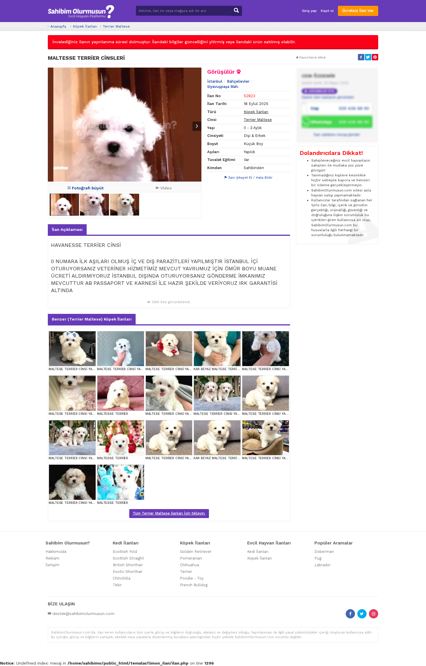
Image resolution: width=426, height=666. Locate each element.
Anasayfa (58, 26)
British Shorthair (128, 565)
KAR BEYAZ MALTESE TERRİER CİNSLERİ (225, 369)
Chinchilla (121, 578)
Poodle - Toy (192, 578)
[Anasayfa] (81, 11)
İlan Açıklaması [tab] (67, 229)
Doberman (324, 551)
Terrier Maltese (116, 26)
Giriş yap (309, 11)
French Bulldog (193, 585)
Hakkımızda (55, 551)
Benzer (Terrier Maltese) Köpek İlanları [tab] (92, 319)
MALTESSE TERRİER (112, 414)
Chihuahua (189, 565)
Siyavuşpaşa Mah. (223, 86)
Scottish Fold (125, 551)
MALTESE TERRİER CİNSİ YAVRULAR (76, 369)
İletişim (52, 565)
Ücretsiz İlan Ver (358, 10)
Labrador (322, 565)
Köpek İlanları (85, 26)
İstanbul (214, 81)
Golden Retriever (196, 551)
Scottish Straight (128, 558)
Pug (317, 558)
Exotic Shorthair (128, 571)
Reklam (52, 558)
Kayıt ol (327, 11)
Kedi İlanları (257, 551)
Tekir (117, 585)
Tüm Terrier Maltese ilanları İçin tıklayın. (169, 513)
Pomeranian (191, 558)
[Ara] (236, 11)
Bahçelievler (238, 81)
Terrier (186, 571)
